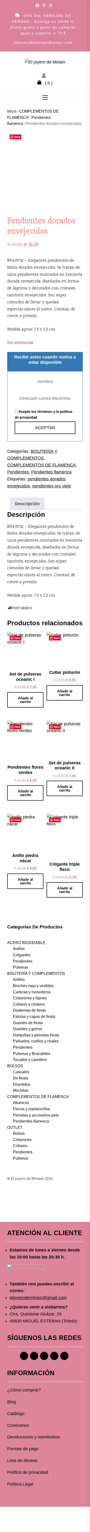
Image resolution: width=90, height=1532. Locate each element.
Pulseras (20, 967)
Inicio (11, 111)
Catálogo (15, 1413)
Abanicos (21, 1103)
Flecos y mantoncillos (31, 1109)
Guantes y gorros (27, 1029)
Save (17, 137)
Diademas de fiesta (29, 1010)
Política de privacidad (27, 1472)
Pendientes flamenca (51, 472)
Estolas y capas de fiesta (34, 1017)
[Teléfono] (54, 1356)
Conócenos (18, 1425)
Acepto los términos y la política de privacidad (43, 414)
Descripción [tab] (27, 503)
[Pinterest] (44, 1356)
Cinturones (22, 1140)
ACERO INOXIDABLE (26, 943)
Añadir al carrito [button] (25, 700)
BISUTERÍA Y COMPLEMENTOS (36, 973)
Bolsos (19, 1133)
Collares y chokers (29, 1004)
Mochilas (20, 1090)
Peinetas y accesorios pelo (36, 1115)
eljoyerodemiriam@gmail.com (43, 42)
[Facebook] (24, 1356)
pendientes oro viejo (51, 486)
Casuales (21, 1072)
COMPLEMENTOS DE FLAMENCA (41, 465)
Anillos (19, 949)
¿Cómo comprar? (24, 1390)
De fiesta (20, 1078)
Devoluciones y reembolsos (33, 1437)
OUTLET (15, 1127)
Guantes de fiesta (28, 1023)
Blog (11, 1401)
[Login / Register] (45, 76)
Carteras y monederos (32, 992)
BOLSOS (15, 1066)
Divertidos (21, 1084)
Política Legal (20, 1484)
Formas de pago (23, 1448)
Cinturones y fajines (30, 998)
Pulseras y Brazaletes (31, 1054)
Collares (20, 1146)
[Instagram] (34, 1356)
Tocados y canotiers (30, 1060)
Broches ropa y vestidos (33, 986)
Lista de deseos (22, 1460)
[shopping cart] (40, 83)
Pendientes (18, 472)
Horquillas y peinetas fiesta (36, 1035)
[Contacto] (64, 1356)
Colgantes (21, 955)
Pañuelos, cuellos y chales (36, 1041)
